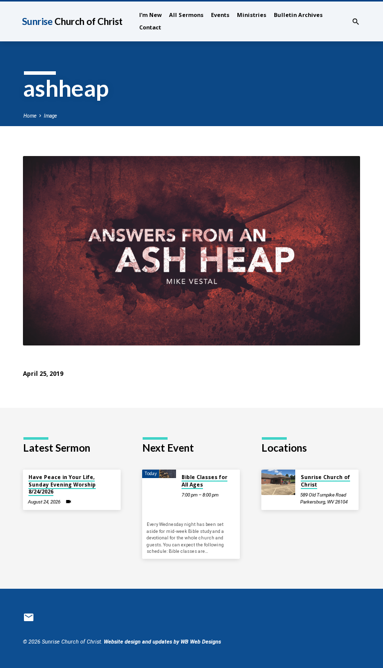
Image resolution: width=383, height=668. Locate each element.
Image (50, 116)
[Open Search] (356, 22)
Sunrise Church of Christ (325, 481)
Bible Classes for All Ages (204, 481)
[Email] (28, 618)
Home (29, 116)
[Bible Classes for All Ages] (159, 474)
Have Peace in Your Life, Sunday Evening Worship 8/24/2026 (62, 484)
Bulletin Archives (298, 14)
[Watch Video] (68, 501)
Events (220, 14)
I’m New (150, 14)
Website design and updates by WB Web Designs (162, 642)
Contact (150, 27)
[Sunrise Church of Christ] (278, 482)
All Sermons (186, 14)
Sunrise (72, 21)
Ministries (251, 14)
